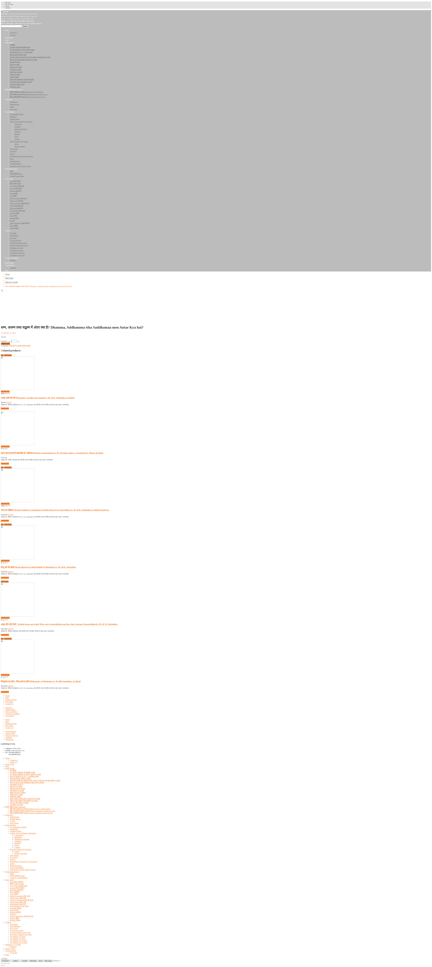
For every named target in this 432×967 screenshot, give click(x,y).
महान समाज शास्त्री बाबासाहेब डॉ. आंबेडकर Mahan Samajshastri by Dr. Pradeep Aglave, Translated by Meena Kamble (52, 453)
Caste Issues (18, 835)
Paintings (13, 947)
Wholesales (9, 740)
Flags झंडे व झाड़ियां (16, 882)
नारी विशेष (13, 770)
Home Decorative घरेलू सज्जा (20, 896)
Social (16, 845)
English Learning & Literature (20, 849)
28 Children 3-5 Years (17, 937)
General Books (10, 951)
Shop (7, 766)
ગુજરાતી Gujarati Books (18, 878)
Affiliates (8, 738)
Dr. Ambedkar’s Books (18, 827)
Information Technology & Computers (23, 862)
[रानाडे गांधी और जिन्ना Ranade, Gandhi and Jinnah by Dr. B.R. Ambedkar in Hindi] (18, 389)
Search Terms (10, 734)
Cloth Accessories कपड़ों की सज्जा (21, 900)
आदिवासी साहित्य (15, 797)
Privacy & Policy (11, 712)
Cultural (17, 847)
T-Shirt (12, 821)
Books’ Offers (10, 949)
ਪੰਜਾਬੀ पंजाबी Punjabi (17, 876)
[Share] (4, 963)
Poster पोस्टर (14, 910)
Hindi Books (10, 768)
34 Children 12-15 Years (18, 943)
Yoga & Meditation (17, 868)
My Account (9, 4)
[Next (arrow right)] (4, 965)
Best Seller (9, 702)
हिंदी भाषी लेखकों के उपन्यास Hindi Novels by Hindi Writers (30, 809)
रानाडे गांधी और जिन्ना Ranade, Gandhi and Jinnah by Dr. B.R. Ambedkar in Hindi (37, 398)
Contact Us (9, 704)
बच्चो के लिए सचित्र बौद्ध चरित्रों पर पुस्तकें (24, 801)
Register (7, 8)
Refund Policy (10, 710)
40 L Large (14, 928)
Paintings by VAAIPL (13, 945)
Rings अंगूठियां (15, 892)
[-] (9, 341)
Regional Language (12, 872)
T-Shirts (8, 922)
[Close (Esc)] (2, 963)
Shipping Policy (11, 700)
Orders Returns (10, 732)
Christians (17, 841)
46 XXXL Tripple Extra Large (21, 934)
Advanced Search (11, 736)
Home (7, 274)
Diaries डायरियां (15, 912)
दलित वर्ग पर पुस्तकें (16, 795)
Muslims (17, 843)
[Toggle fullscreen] (6, 963)
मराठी (12, 874)
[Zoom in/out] (8, 963)
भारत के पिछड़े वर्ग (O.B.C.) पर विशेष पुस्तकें (24, 777)
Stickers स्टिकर (15, 920)
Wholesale (9, 815)
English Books (15, 819)
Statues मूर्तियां (14, 918)
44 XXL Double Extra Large (20, 932)
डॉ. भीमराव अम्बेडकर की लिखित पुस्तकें (22, 772)
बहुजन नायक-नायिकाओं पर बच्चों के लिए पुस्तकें (25, 799)
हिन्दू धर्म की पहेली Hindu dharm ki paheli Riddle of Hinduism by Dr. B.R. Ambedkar (38, 567)
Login (7, 6)
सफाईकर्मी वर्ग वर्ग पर (16, 785)
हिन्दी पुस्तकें (9, 278)
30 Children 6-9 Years (17, 939)
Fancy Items (14, 823)
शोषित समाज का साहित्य (17, 793)
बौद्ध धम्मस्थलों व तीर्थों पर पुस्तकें (20, 779)
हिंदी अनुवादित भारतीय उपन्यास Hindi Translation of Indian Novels (32, 811)
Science (12, 860)
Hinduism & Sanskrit (21, 839)
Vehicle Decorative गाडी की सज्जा (21, 916)
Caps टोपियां (14, 894)
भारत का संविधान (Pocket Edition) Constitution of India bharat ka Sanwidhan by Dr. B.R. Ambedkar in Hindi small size (55, 510)
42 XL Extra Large (16, 930)
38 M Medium (15, 926)
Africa (12, 864)
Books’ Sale (9, 764)
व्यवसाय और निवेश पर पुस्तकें (19, 803)
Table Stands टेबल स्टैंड (18, 902)
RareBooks (14, 829)
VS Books (13, 953)
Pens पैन (13, 914)
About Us (8, 708)
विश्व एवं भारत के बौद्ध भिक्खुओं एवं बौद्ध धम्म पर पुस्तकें (27, 783)
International (14, 856)
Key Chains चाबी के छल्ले (18, 886)
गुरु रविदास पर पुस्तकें (17, 791)
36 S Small (14, 924)
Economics (14, 858)
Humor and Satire (20, 853)
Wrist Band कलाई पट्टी (18, 904)
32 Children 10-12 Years (18, 941)
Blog (7, 698)
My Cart (7, 2)
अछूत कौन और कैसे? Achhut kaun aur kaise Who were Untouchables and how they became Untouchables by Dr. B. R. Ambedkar (59, 624)
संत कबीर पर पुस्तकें (16, 805)
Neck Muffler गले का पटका (19, 906)
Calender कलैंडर (15, 908)
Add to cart (5, 343)
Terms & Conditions (12, 714)
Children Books (15, 831)
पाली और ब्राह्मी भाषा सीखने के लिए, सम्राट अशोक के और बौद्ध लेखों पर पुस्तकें (35, 781)
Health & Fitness (16, 866)
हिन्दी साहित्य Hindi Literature (15, 807)
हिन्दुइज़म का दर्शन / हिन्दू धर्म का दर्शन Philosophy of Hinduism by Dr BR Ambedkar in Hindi (41, 681)
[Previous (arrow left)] (2, 965)
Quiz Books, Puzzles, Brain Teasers (22, 870)
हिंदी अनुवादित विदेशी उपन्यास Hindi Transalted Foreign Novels (31, 813)
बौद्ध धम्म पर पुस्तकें (11, 282)
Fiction (16, 851)
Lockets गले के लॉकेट (17, 888)
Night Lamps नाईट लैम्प (18, 898)
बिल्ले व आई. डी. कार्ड (17, 884)
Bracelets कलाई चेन (16, 890)
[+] (18, 341)
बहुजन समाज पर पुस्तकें (17, 789)
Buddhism (18, 837)
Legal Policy (9, 716)
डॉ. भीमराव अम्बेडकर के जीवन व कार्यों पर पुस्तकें (25, 774)
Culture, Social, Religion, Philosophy (23, 833)
